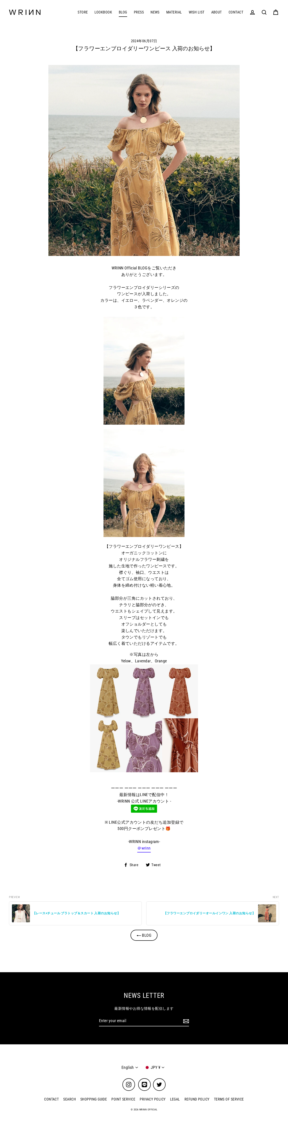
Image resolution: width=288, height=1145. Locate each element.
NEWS (155, 12)
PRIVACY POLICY (152, 1099)
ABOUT (216, 12)
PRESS (139, 12)
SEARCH (69, 1099)
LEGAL (175, 1099)
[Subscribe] (185, 1021)
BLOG (123, 12)
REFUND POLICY (196, 1099)
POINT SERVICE (123, 1099)
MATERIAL (174, 12)
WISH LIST (197, 12)
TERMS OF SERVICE (229, 1099)
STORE (83, 12)
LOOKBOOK (103, 12)
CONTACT (236, 12)
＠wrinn (144, 848)
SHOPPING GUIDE (93, 1099)
